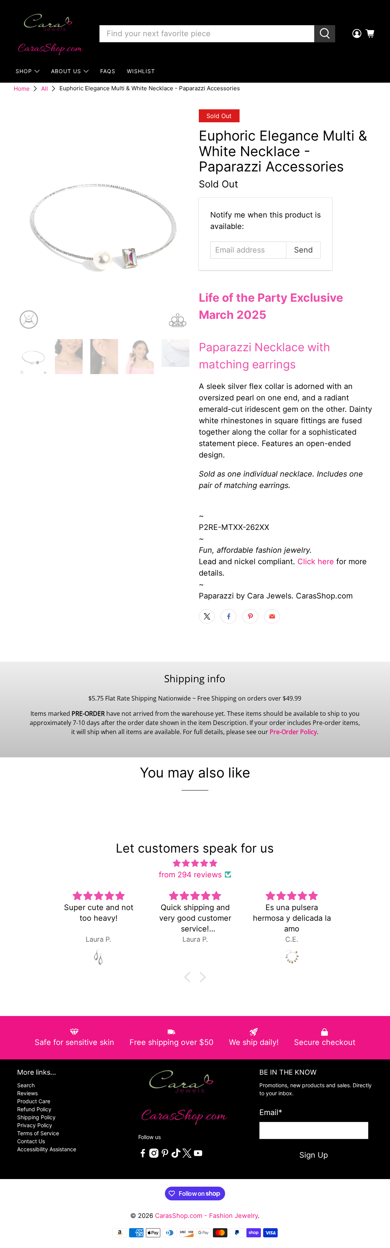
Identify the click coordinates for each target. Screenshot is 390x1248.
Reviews (27, 1093)
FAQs (107, 71)
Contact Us (31, 1141)
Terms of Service (38, 1133)
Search (26, 1085)
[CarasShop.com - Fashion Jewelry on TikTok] (176, 1155)
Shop (24, 71)
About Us (66, 71)
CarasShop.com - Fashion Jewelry (206, 1215)
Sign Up (313, 1155)
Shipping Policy (36, 1117)
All (44, 88)
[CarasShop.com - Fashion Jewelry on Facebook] (142, 1155)
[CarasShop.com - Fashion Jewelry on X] (187, 1155)
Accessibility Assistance (46, 1149)
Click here (315, 561)
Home (22, 88)
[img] (195, 863)
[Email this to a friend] (272, 616)
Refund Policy (34, 1109)
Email (270, 1112)
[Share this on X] (207, 616)
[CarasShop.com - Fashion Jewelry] (50, 33)
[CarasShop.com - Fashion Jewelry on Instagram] (153, 1155)
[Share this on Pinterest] (250, 616)
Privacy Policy (34, 1125)
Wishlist (141, 71)
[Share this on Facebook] (229, 616)
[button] (189, 976)
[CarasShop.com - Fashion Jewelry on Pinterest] (164, 1155)
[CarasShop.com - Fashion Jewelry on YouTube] (198, 1155)
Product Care (33, 1101)
